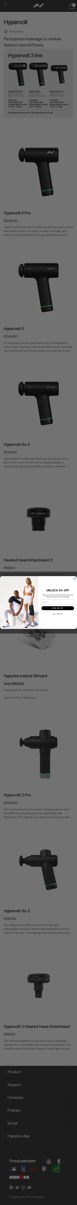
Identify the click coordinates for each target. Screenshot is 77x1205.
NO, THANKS (57, 614)
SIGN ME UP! (58, 608)
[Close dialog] (74, 578)
